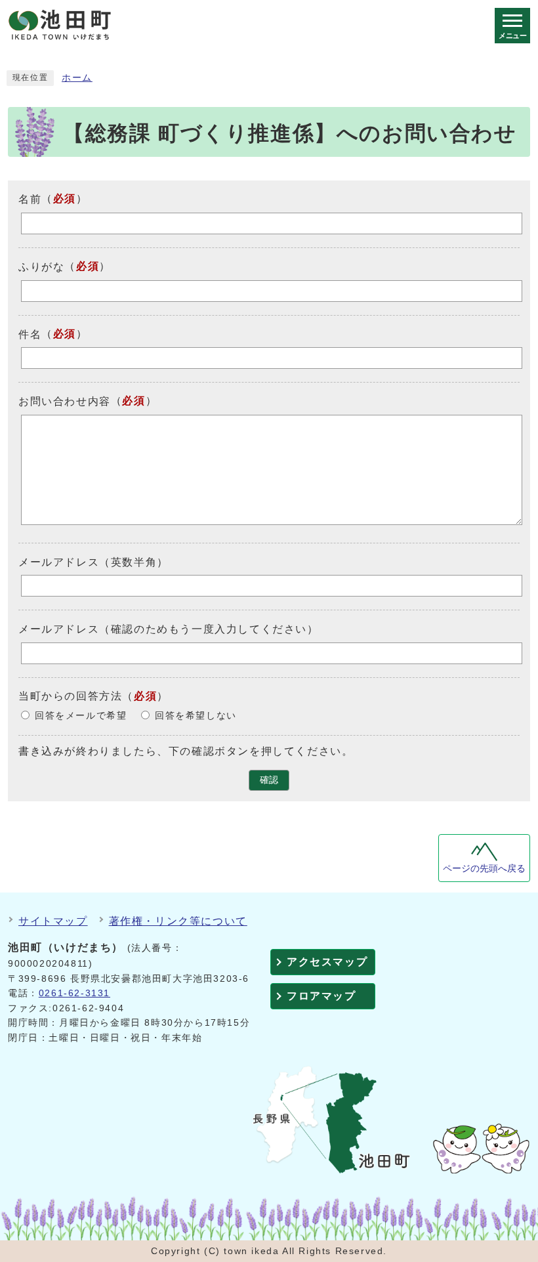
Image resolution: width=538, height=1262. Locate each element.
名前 (29, 199)
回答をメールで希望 (81, 716)
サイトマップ (53, 921)
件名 (29, 333)
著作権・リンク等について (178, 921)
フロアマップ (321, 995)
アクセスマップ (327, 961)
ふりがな (41, 266)
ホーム (77, 78)
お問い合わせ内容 (64, 401)
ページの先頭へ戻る (484, 868)
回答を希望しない (196, 716)
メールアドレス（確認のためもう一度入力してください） (168, 629)
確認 (269, 780)
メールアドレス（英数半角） (93, 561)
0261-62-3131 (74, 993)
